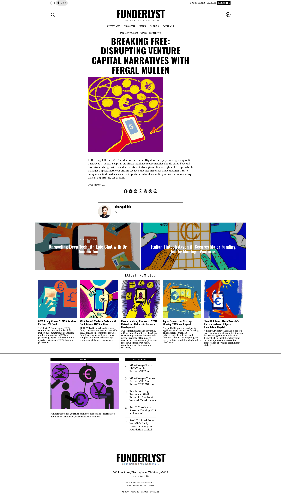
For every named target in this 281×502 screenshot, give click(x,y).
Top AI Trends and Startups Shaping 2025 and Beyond (177, 323)
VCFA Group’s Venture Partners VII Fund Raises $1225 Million (98, 323)
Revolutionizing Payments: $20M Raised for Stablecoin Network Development (139, 324)
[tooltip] (228, 14)
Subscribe (223, 3)
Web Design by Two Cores (140, 485)
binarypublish (122, 206)
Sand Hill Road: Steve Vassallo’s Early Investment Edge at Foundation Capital (221, 324)
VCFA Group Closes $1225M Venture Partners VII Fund (57, 323)
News (143, 33)
